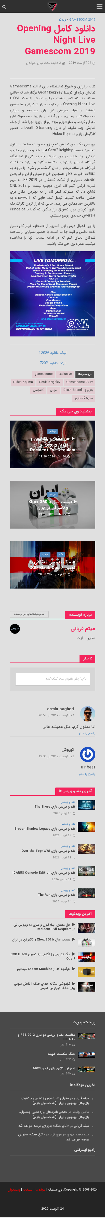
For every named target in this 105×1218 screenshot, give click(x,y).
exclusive (65, 374)
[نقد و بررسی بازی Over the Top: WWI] (86, 849)
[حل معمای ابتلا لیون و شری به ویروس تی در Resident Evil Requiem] (86, 927)
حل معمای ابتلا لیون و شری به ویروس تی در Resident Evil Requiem (52, 444)
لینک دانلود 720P (52, 363)
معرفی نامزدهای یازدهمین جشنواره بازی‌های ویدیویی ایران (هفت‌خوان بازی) (55, 1101)
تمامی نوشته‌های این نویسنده (29, 614)
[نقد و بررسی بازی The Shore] (86, 805)
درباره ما (40, 1189)
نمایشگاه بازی (84, 398)
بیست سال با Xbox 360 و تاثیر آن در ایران (50, 505)
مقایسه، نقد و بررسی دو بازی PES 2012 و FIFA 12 (46, 1037)
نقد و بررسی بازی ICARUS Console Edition (43, 873)
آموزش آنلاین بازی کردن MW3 (54, 1069)
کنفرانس (38, 390)
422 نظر (65, 1059)
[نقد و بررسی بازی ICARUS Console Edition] (86, 871)
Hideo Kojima (23, 382)
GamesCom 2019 (82, 20)
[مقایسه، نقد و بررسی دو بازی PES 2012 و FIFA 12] (86, 1036)
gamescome (43, 374)
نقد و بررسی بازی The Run (56, 895)
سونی (53, 390)
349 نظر (65, 1073)
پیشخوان (14, 1189)
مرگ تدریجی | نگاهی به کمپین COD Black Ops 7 (52, 565)
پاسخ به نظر (87, 733)
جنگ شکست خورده (61, 1054)
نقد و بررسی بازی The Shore (54, 807)
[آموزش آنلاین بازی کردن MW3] (86, 1069)
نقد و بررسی (67, 802)
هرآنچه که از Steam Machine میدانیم (43, 969)
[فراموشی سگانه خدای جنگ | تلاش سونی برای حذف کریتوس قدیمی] (86, 986)
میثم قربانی (81, 1098)
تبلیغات (28, 1189)
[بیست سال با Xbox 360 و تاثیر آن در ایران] (86, 942)
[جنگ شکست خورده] (86, 1054)
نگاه (61, 554)
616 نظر (65, 1044)
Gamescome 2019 (79, 382)
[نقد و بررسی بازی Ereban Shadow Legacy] (86, 826)
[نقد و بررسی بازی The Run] (86, 893)
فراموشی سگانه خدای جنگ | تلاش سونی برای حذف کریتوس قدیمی (44, 986)
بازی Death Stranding (78, 390)
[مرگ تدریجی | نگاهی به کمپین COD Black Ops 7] (86, 957)
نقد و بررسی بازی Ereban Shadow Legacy (45, 829)
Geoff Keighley (49, 382)
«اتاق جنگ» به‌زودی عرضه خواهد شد (43, 1126)
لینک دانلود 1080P (53, 353)
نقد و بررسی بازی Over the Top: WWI (48, 851)
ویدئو (62, 20)
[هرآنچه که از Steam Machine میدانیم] (86, 972)
